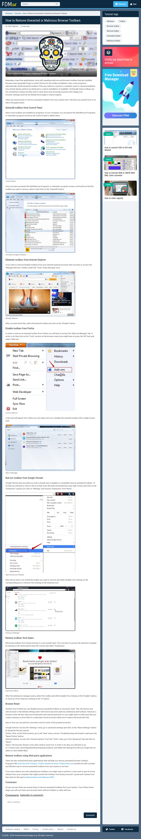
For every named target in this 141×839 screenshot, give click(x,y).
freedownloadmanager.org (26, 835)
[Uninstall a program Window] (40, 223)
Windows (9, 13)
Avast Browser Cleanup (27, 763)
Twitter (112, 829)
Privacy (36, 829)
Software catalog (13, 829)
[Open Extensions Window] (40, 532)
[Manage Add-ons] (40, 293)
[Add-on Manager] (40, 447)
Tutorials (17, 13)
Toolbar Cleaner (44, 763)
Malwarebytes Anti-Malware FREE (40, 777)
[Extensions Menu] (40, 669)
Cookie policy (48, 829)
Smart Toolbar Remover (63, 763)
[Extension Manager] (40, 608)
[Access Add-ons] (40, 377)
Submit (60, 829)
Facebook (129, 829)
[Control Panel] (40, 149)
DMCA (26, 829)
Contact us (71, 829)
